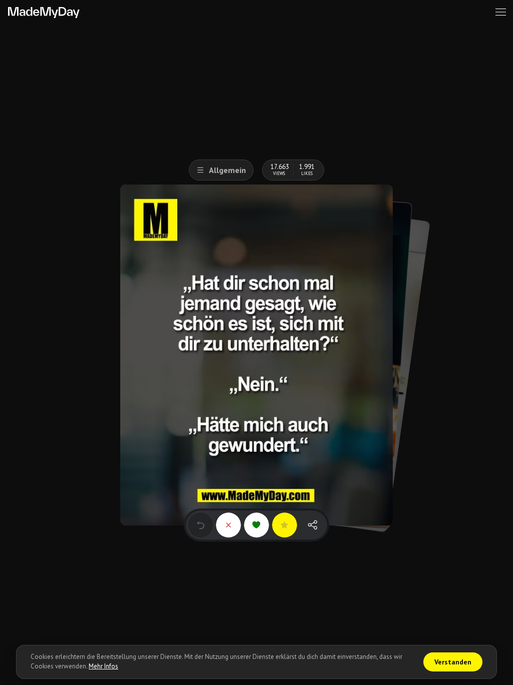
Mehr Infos (103, 666)
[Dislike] (228, 525)
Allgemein (227, 170)
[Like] (256, 525)
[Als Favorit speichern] (284, 525)
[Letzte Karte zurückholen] (200, 525)
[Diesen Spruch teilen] (312, 525)
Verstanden (452, 661)
